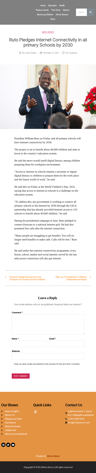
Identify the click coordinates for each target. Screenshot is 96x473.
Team (52, 19)
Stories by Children (45, 14)
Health (62, 5)
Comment (17, 313)
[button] (35, 411)
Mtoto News (53, 456)
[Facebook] (3, 445)
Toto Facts (55, 10)
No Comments (71, 53)
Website (16, 351)
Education (52, 5)
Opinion (66, 10)
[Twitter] (8, 445)
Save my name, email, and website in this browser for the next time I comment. (47, 364)
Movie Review (62, 14)
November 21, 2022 (50, 53)
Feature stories (42, 10)
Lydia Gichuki (30, 53)
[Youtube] (13, 445)
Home (43, 5)
